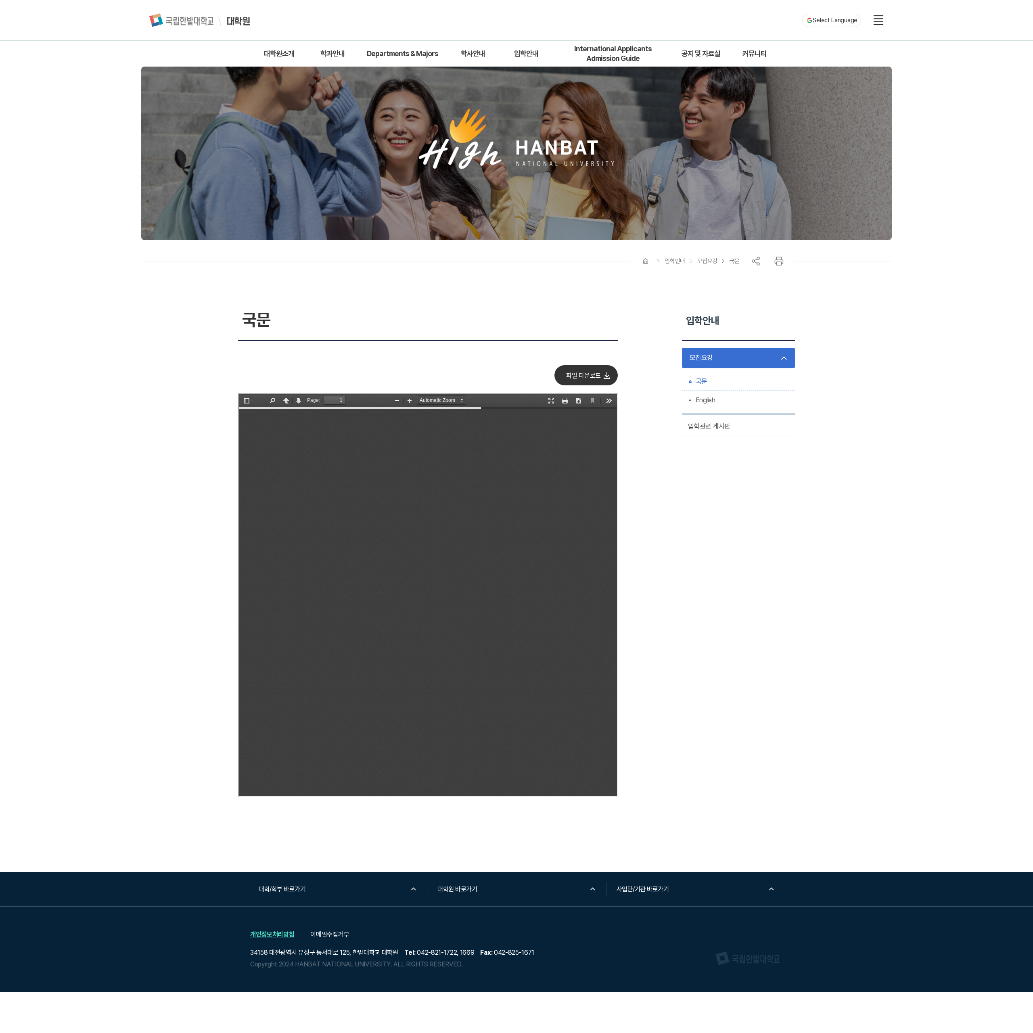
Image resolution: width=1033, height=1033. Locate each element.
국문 (735, 261)
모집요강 (707, 261)
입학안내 (675, 261)
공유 (756, 261)
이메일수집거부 (329, 934)
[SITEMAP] (878, 20)
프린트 (779, 261)
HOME (645, 261)
